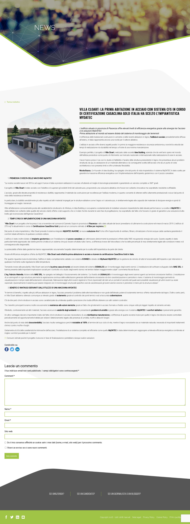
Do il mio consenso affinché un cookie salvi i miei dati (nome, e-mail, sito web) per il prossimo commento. (54, 442)
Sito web (9, 431)
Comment (10, 376)
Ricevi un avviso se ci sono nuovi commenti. (27, 447)
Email (8, 420)
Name (8, 409)
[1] (5, 338)
